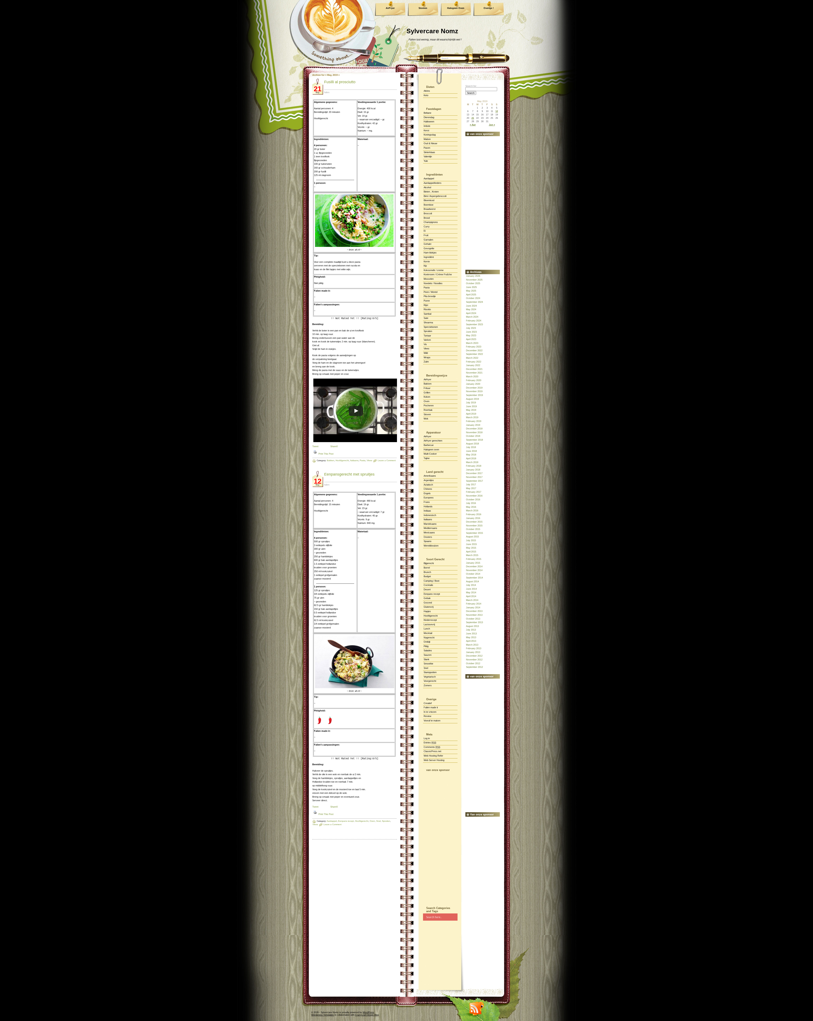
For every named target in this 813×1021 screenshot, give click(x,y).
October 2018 (473, 436)
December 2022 (474, 350)
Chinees (428, 489)
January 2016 (473, 518)
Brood (427, 218)
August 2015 (472, 536)
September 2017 (474, 481)
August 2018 (472, 443)
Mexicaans (429, 532)
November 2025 (474, 279)
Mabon (427, 139)
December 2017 (474, 473)
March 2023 (472, 343)
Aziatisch (428, 484)
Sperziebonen (431, 327)
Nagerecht (429, 637)
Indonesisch (430, 515)
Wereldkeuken (431, 545)
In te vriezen (430, 712)
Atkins (427, 91)
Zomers (428, 685)
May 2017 (471, 488)
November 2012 (474, 659)
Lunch (427, 628)
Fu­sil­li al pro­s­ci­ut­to (339, 82)
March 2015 (472, 555)
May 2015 (471, 547)
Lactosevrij (429, 624)
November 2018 (474, 432)
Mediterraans (430, 528)
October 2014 (473, 574)
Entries (430, 742)
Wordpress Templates (322, 1015)
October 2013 (473, 618)
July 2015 (471, 540)
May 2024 (471, 309)
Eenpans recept (432, 594)
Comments (432, 747)
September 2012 (474, 667)
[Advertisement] (440, 837)
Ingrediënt (429, 257)
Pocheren (429, 405)
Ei (425, 231)
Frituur (427, 388)
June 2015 (471, 544)
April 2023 (471, 339)
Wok (426, 418)
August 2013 (472, 626)
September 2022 (474, 354)
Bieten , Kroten (431, 191)
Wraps (427, 357)
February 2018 (473, 466)
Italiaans (428, 519)
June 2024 (471, 305)
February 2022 (473, 361)
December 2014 (474, 566)
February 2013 (473, 648)
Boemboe (428, 204)
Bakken (330, 460)
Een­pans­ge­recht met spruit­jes (349, 474)
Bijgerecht (429, 563)
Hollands (428, 506)
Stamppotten (430, 672)
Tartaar (427, 335)
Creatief (428, 703)
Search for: (471, 86)
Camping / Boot (431, 581)
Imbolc (427, 126)
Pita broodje (430, 296)
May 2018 (471, 454)
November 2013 (474, 615)
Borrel (427, 567)
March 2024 (472, 316)
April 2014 (471, 596)
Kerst (426, 130)
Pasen (427, 148)
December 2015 (474, 521)
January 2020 (473, 384)
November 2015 (474, 525)
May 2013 (471, 637)
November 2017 (474, 477)
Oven (426, 401)
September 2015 (474, 533)
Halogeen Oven (455, 8)
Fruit (426, 235)
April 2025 (471, 294)
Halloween (429, 121)
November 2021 (474, 372)
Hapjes (427, 611)
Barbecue (429, 445)
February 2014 (473, 603)
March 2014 (472, 600)
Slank (426, 659)
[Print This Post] (315, 453)
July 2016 (471, 503)
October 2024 (473, 298)
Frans (427, 502)
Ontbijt (427, 642)
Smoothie (428, 663)
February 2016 (473, 514)
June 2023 (471, 332)
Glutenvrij (428, 607)
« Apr (473, 124)
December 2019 (474, 387)
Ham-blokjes (430, 252)
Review (427, 716)
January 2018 (473, 469)
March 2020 (472, 376)
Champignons (431, 222)
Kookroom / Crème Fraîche (438, 274)
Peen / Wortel (430, 292)
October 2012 (473, 663)
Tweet (315, 446)
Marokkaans (430, 524)
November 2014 (474, 570)
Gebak (427, 598)
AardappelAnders (432, 183)
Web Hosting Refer (433, 755)
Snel (426, 668)
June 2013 (471, 633)
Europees (429, 497)
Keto (426, 95)
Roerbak (428, 410)
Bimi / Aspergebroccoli (435, 196)
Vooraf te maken (432, 720)
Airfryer (427, 379)
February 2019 (473, 421)
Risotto (427, 309)
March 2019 (472, 417)
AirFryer (390, 8)
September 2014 (474, 577)
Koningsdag (430, 134)
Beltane (427, 113)
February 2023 (473, 346)
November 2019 (474, 391)
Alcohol (427, 187)
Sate (426, 318)
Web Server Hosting (434, 760)
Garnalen (428, 239)
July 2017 (471, 484)
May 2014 (471, 592)
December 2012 (474, 655)
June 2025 (471, 287)
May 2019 (471, 410)
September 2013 (474, 622)
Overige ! (489, 8)
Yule (426, 161)
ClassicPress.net (432, 751)
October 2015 (473, 529)
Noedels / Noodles (433, 283)
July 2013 (471, 629)
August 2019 (472, 399)
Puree (427, 300)
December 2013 (474, 611)
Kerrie (427, 261)
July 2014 (471, 585)
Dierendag (429, 117)
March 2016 (472, 510)
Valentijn (428, 156)
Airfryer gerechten (433, 440)
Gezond (428, 602)
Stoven (427, 414)
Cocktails (428, 585)
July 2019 (471, 402)
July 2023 (471, 328)
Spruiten (428, 331)
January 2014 (473, 607)
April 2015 (471, 551)
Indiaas (427, 510)
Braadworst (430, 209)
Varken (427, 340)
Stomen (423, 8)
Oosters (428, 537)
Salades (428, 650)
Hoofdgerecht (431, 615)
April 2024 (471, 313)
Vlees (315, 824)
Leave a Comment (333, 824)
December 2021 (474, 369)
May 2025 (471, 290)
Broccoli (428, 213)
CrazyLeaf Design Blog (367, 1015)
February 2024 (473, 320)
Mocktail (428, 633)
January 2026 (473, 276)
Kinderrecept (430, 620)
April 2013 (471, 641)
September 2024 (474, 302)
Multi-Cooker (430, 453)
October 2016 (473, 499)
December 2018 (474, 428)
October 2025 (473, 283)
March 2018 (472, 462)
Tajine (427, 458)
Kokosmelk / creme (434, 270)
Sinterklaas (429, 152)
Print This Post (325, 453)
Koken (427, 397)
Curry (427, 226)
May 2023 (471, 335)
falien (326, 92)
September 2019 (474, 395)
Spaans (427, 541)
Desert (427, 589)
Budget (427, 576)
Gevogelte (429, 248)
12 (496, 111)
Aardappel (332, 821)
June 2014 (471, 589)
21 (472, 118)
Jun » (492, 124)
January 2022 (473, 365)
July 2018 (471, 447)
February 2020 (473, 380)
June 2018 (471, 451)
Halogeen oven (431, 449)
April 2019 (471, 413)
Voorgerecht (430, 681)
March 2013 (472, 644)
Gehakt (427, 244)
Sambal (427, 314)
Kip (425, 265)
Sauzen (427, 655)
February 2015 (473, 559)
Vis (425, 344)
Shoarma (428, 322)
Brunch (427, 572)
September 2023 (474, 324)
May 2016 (471, 507)
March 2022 (472, 358)
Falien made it (431, 707)
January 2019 (473, 425)
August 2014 (472, 581)
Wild (426, 353)
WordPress (368, 1012)
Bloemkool (429, 200)
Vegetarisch (430, 676)
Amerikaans (430, 476)
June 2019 (471, 406)
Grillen (427, 392)
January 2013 (473, 652)
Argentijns (429, 480)
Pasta (427, 287)
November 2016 (474, 495)
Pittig (426, 646)
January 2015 (473, 563)
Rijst (426, 305)
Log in (427, 738)
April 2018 (471, 458)
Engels (427, 493)
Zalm (426, 361)
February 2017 (473, 492)
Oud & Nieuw (430, 143)
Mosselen (429, 279)
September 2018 (474, 440)
